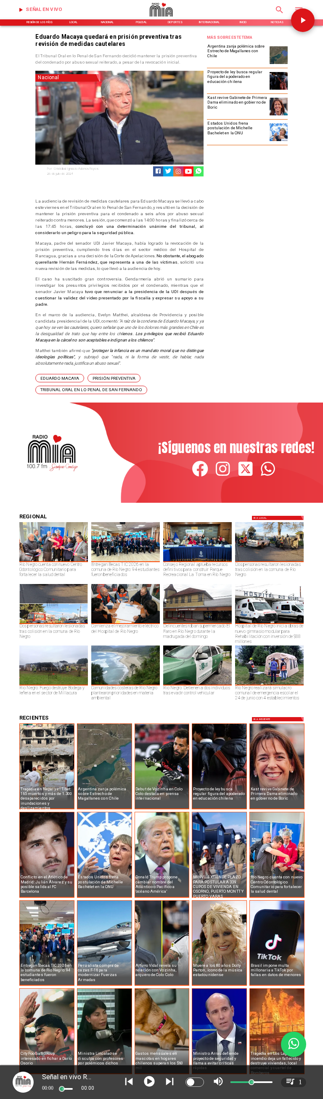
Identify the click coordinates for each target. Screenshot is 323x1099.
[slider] (62, 1089)
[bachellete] (278, 140)
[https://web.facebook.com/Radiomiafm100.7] (200, 475)
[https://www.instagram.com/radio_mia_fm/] (178, 171)
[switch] (194, 1082)
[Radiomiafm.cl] (279, 15)
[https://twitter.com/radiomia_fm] (245, 475)
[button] (59, 378)
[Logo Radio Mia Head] (161, 18)
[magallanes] (278, 63)
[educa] (278, 89)
